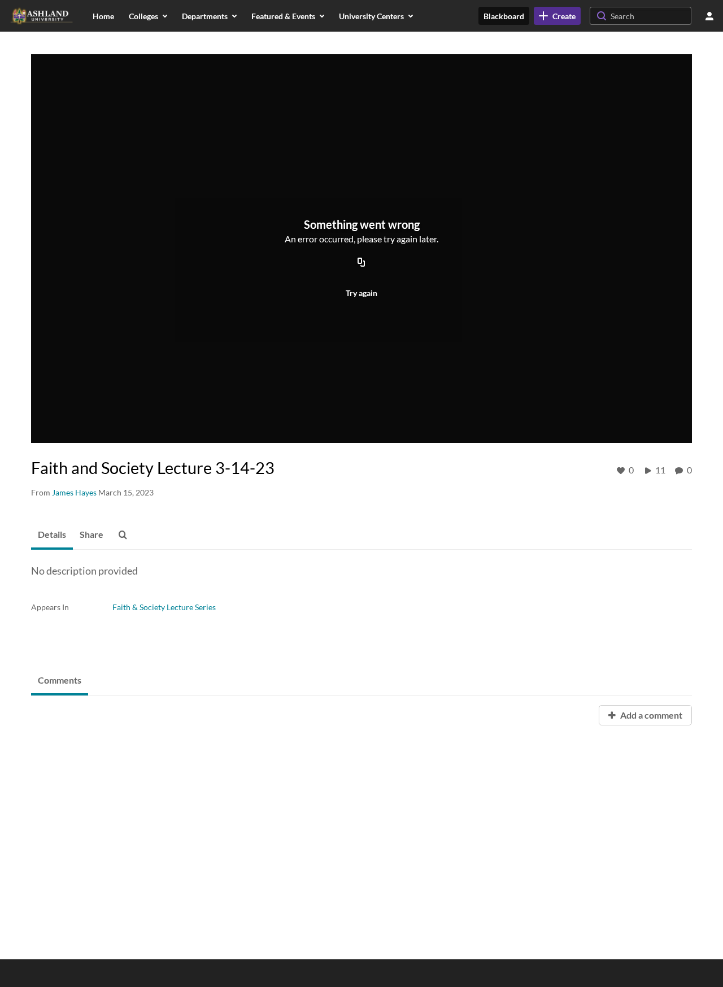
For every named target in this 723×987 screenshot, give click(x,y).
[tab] (52, 535)
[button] (126, 535)
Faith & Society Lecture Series (164, 607)
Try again (361, 293)
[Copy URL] (361, 263)
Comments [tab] (59, 680)
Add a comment (650, 715)
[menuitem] (103, 16)
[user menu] (709, 16)
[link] (557, 16)
